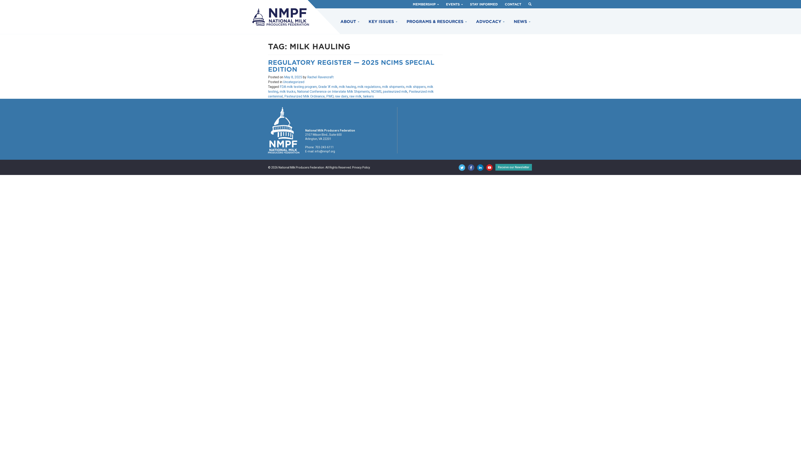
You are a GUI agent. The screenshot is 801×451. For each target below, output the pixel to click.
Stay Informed (484, 4)
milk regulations (369, 87)
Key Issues (382, 21)
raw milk (355, 96)
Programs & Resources (436, 21)
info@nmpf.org (325, 151)
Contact (513, 4)
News (521, 21)
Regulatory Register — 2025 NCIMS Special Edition (351, 66)
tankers (368, 96)
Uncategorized (293, 82)
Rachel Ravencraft (320, 77)
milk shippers (416, 87)
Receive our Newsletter (513, 167)
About (348, 21)
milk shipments (393, 87)
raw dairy (341, 96)
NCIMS (376, 92)
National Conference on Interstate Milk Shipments (333, 92)
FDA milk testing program (298, 87)
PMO (330, 96)
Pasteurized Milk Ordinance (304, 96)
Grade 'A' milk (328, 87)
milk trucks (288, 92)
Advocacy (489, 21)
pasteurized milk (395, 92)
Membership (425, 4)
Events (453, 4)
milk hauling (347, 87)
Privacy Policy (361, 167)
